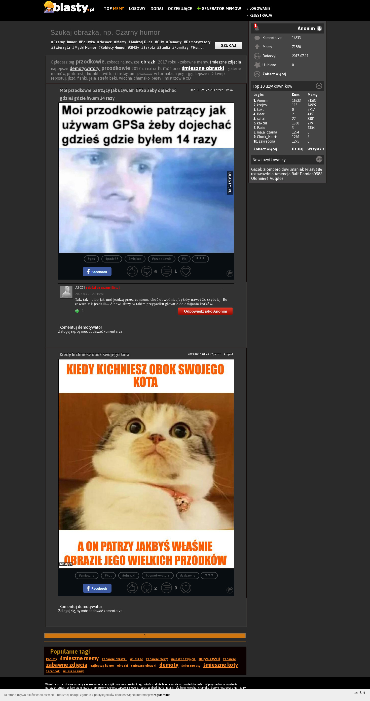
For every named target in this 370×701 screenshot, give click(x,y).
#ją (184, 259)
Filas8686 (313, 169)
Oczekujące (180, 8)
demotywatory (85, 68)
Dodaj (157, 8)
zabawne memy (157, 659)
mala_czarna (267, 132)
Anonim (262, 100)
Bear (261, 114)
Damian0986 (311, 174)
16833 (296, 38)
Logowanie (259, 9)
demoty (168, 664)
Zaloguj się (66, 331)
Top (114, 8)
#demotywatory (158, 576)
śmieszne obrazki (203, 68)
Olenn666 (260, 178)
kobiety (51, 659)
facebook (53, 671)
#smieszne (86, 576)
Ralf (295, 174)
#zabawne (187, 576)
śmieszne (136, 659)
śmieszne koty (220, 664)
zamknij (359, 692)
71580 (296, 47)
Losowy (137, 8)
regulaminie (162, 695)
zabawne (229, 659)
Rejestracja (260, 15)
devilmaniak (293, 169)
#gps (91, 259)
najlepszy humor (102, 665)
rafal (261, 119)
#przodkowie (161, 259)
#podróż (111, 259)
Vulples (276, 178)
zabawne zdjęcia (66, 664)
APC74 (97, 287)
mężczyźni (209, 658)
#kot (108, 576)
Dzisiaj (297, 149)
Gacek (256, 169)
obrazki (149, 61)
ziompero (272, 169)
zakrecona (267, 141)
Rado (261, 128)
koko (261, 110)
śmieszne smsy (73, 671)
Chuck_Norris (267, 137)
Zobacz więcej (274, 74)
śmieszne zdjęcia (225, 62)
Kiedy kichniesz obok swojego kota (94, 354)
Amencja (282, 174)
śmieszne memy (79, 658)
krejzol (262, 105)
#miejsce (135, 259)
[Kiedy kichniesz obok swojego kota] (146, 464)
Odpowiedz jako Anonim (205, 311)
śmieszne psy (190, 665)
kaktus (262, 123)
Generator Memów (221, 8)
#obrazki (128, 576)
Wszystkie (316, 149)
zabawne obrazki (114, 659)
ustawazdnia (262, 174)
